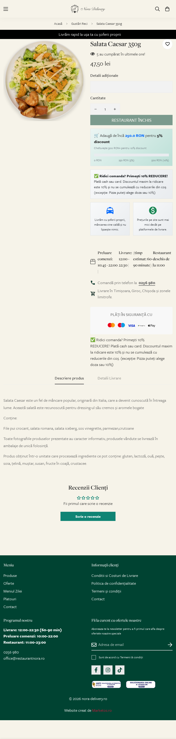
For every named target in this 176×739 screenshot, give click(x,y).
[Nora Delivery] (88, 9)
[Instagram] (108, 670)
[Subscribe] (167, 644)
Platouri (9, 599)
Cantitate (98, 98)
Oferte (8, 583)
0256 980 (11, 652)
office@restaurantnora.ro (24, 658)
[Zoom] (78, 49)
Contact (10, 606)
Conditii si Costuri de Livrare (114, 575)
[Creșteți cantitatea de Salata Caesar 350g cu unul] (115, 109)
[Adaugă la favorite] (167, 44)
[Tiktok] (119, 670)
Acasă (58, 23)
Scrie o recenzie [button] (88, 516)
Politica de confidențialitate (113, 583)
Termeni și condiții (106, 591)
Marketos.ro (102, 710)
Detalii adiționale (104, 75)
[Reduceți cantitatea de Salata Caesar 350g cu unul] (96, 109)
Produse (10, 575)
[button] (167, 9)
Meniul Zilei (12, 591)
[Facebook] (96, 670)
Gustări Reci (79, 23)
